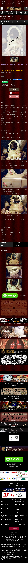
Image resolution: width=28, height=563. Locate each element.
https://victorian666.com (20, 549)
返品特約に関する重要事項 (8, 85)
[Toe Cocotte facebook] (16, 438)
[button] (2, 8)
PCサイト (15, 528)
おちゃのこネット (11, 561)
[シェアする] (3, 79)
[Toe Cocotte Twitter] (11, 438)
